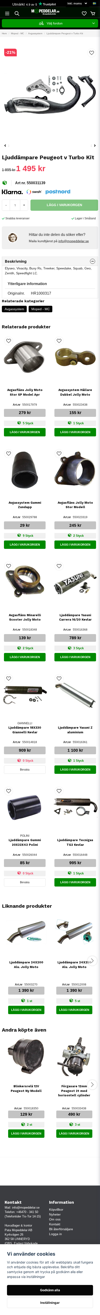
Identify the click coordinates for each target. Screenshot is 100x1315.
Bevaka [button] (25, 769)
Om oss (54, 1219)
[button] (94, 3)
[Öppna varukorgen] (92, 13)
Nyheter (55, 1214)
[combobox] (50, 23)
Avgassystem (35, 33)
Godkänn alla (50, 1290)
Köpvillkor (56, 1209)
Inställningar (50, 1303)
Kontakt (54, 1224)
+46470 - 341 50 (27, 1212)
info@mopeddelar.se (73, 241)
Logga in (55, 1234)
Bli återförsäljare (61, 1229)
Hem (4, 33)
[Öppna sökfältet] (17, 13)
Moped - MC (17, 33)
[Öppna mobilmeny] (7, 13)
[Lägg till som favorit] (84, 13)
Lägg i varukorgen (25, 432)
